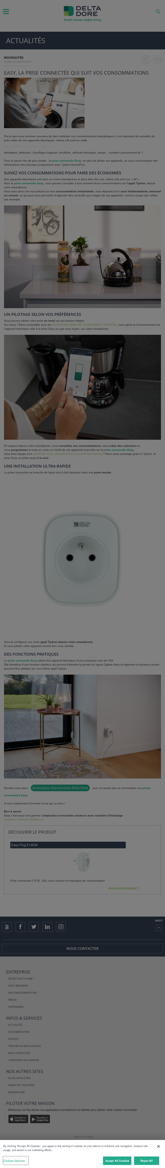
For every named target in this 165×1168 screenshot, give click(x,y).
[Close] (158, 1146)
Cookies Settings (14, 1160)
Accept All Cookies (117, 1161)
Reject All (146, 1161)
